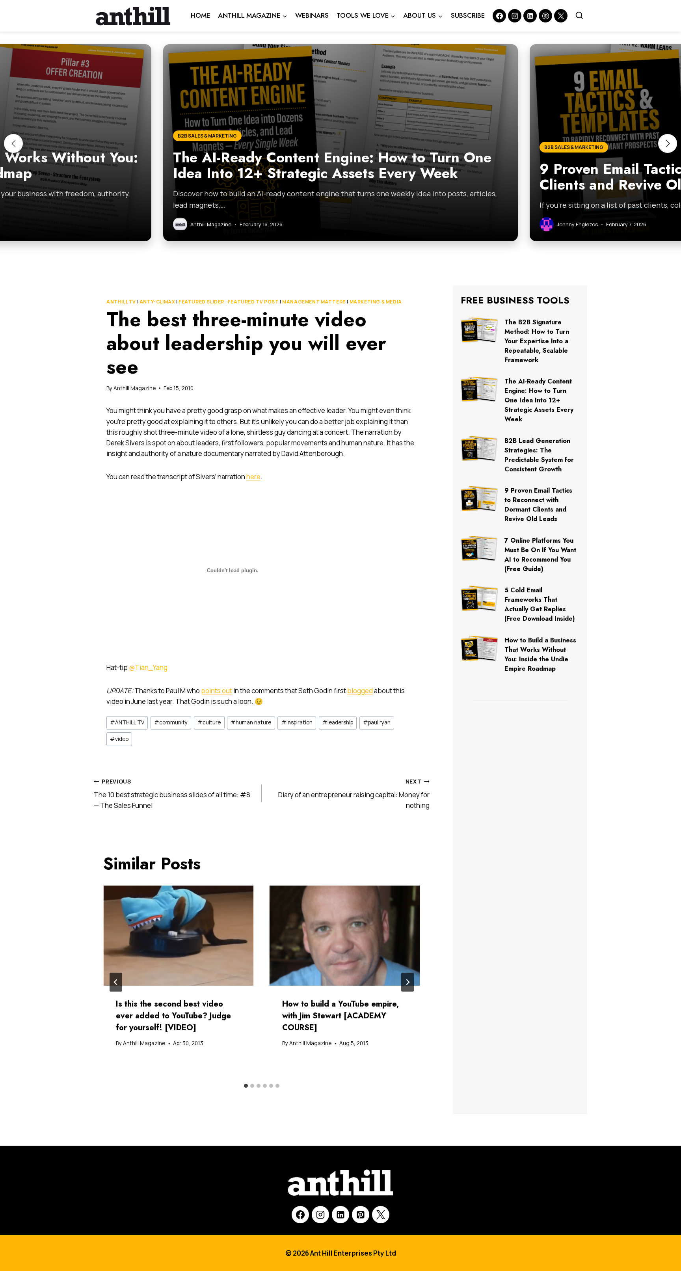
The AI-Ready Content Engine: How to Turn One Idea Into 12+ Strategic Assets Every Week (538, 400)
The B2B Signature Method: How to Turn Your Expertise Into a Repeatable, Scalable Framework (536, 341)
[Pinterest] (545, 15)
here (253, 476)
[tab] (246, 1086)
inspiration (297, 722)
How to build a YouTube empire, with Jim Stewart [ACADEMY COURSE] (340, 1015)
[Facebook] (499, 15)
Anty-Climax (157, 301)
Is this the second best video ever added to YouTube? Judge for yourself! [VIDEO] (173, 1015)
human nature (251, 722)
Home (200, 15)
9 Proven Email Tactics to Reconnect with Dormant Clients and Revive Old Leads (538, 504)
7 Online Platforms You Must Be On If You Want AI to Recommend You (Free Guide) (540, 554)
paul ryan (377, 722)
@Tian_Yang (148, 667)
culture (209, 722)
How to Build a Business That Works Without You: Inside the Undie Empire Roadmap (540, 654)
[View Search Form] (579, 16)
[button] (13, 143)
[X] (380, 1214)
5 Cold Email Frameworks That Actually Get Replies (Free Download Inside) (539, 604)
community (171, 722)
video (119, 739)
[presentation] (178, 936)
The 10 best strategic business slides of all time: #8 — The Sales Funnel (172, 794)
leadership (337, 722)
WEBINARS (312, 15)
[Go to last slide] (116, 982)
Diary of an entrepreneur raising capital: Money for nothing (354, 794)
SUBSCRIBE (468, 15)
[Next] (407, 982)
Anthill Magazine (135, 388)
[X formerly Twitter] (561, 15)
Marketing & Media (376, 301)
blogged (360, 690)
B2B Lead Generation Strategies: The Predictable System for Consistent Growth (539, 455)
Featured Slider (201, 301)
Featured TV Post (253, 301)
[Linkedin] (530, 15)
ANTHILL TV (121, 301)
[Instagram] (514, 15)
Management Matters (314, 301)
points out (216, 690)
